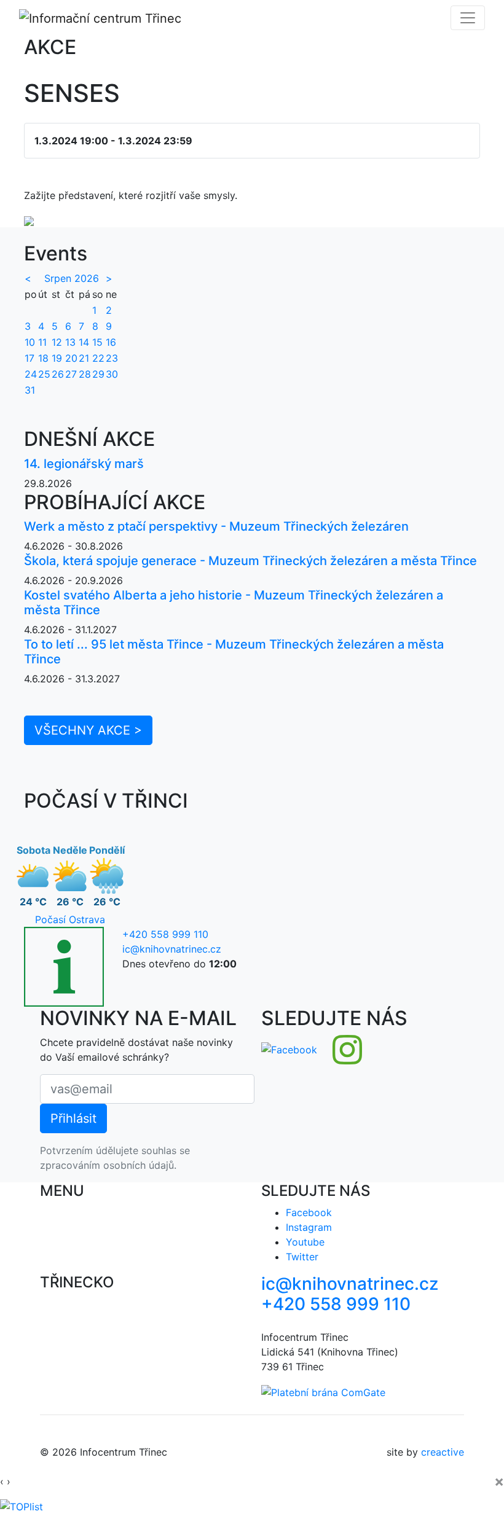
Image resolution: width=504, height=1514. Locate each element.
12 (57, 342)
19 (57, 358)
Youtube (305, 1242)
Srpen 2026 (71, 278)
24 (31, 374)
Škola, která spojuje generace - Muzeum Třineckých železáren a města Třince (250, 560)
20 (71, 358)
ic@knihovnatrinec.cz (171, 949)
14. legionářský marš (84, 463)
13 (70, 342)
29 (98, 374)
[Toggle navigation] (468, 18)
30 (112, 374)
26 (58, 374)
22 (98, 358)
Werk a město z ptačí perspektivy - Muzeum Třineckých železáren (216, 526)
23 (112, 358)
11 (42, 342)
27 (71, 374)
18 (43, 358)
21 (84, 358)
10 (30, 342)
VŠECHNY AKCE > (88, 730)
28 (85, 374)
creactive (442, 1452)
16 (111, 342)
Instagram (309, 1227)
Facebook (309, 1212)
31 (30, 390)
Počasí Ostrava (70, 919)
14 (84, 342)
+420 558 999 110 (165, 934)
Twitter (302, 1257)
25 (44, 374)
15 (97, 342)
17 (29, 358)
